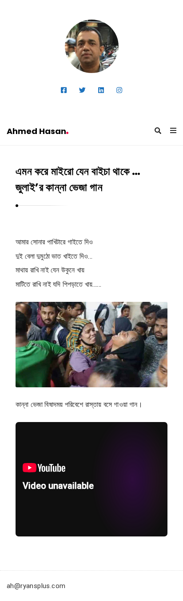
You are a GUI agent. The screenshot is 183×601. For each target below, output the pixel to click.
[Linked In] (101, 90)
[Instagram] (119, 90)
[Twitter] (82, 90)
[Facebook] (64, 90)
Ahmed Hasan (36, 131)
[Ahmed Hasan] (92, 46)
